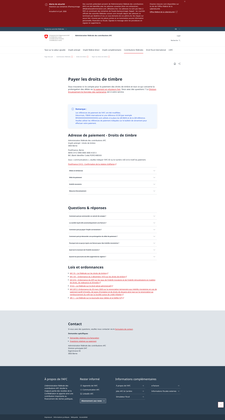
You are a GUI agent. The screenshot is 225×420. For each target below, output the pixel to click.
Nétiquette (74, 417)
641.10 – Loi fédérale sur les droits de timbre (88, 273)
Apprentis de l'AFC (90, 385)
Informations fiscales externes (163, 391)
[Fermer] (184, 1)
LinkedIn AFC (88, 394)
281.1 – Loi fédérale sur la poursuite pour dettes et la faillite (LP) (96, 298)
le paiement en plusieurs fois (107, 89)
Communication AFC (91, 389)
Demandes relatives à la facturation (84, 338)
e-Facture (155, 385)
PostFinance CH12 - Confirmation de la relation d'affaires (91, 164)
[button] (55, 49)
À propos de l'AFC (123, 385)
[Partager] (179, 63)
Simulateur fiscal (123, 397)
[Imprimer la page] (174, 63)
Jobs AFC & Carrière (124, 391)
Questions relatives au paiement (83, 341)
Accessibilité (83, 417)
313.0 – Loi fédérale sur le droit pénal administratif (90, 286)
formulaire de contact (124, 329)
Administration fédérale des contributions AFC (93, 35)
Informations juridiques (61, 417)
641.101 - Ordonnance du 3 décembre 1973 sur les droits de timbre (97, 276)
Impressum (48, 417)
